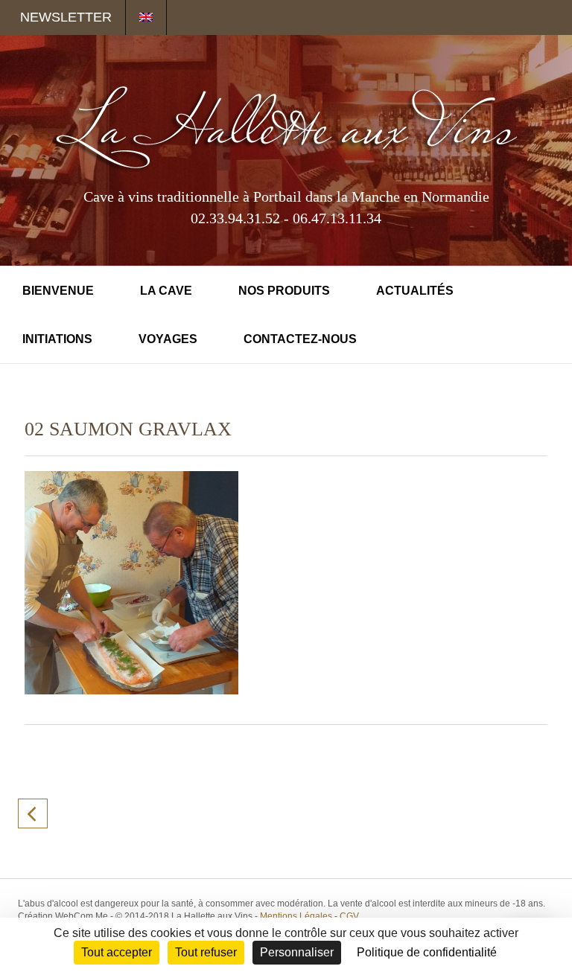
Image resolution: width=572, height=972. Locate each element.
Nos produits (284, 290)
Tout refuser (206, 952)
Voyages (168, 339)
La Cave (166, 290)
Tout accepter (116, 952)
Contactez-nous (300, 339)
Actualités (415, 290)
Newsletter (66, 17)
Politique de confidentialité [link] (427, 952)
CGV (349, 916)
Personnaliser (297, 952)
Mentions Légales (296, 916)
